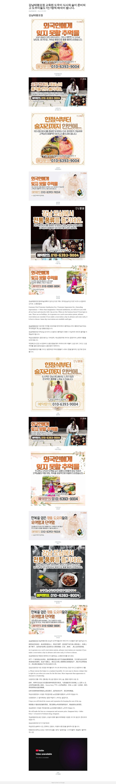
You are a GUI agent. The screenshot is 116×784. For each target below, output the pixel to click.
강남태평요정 (33, 326)
